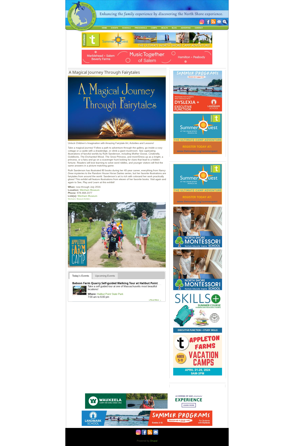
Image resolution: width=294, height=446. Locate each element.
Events (114, 28)
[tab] (80, 276)
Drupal (153, 440)
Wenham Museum (90, 190)
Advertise (186, 28)
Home (104, 28)
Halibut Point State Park (110, 294)
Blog (174, 28)
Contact (199, 28)
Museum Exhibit (83, 199)
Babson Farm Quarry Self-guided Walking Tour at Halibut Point (115, 283)
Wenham (71, 199)
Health (164, 28)
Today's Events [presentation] (80, 275)
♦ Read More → (155, 300)
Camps (154, 28)
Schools (126, 28)
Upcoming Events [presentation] (105, 275)
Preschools (141, 28)
